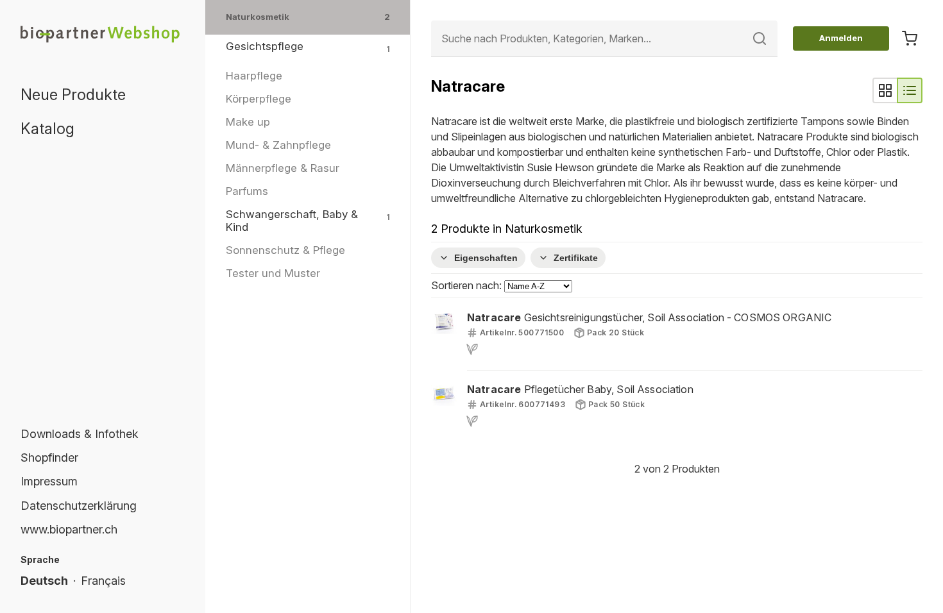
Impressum (49, 481)
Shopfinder (49, 457)
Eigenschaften (486, 258)
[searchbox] (604, 39)
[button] (677, 334)
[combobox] (604, 39)
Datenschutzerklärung (79, 505)
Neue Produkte (73, 94)
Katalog (47, 128)
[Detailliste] (909, 90)
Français (103, 580)
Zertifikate (576, 258)
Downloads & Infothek (80, 434)
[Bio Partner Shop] (103, 34)
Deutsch (44, 580)
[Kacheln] (885, 90)
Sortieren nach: (467, 285)
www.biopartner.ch (69, 529)
